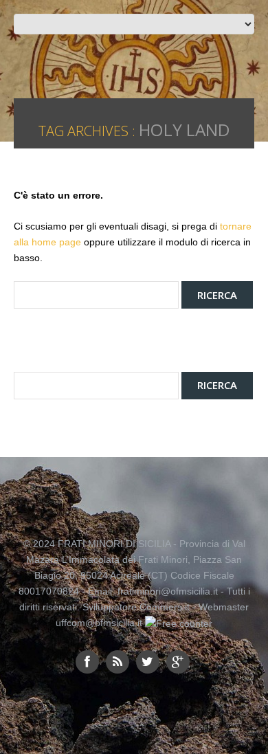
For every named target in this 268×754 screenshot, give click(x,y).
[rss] (117, 662)
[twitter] (147, 662)
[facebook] (87, 662)
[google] (178, 662)
